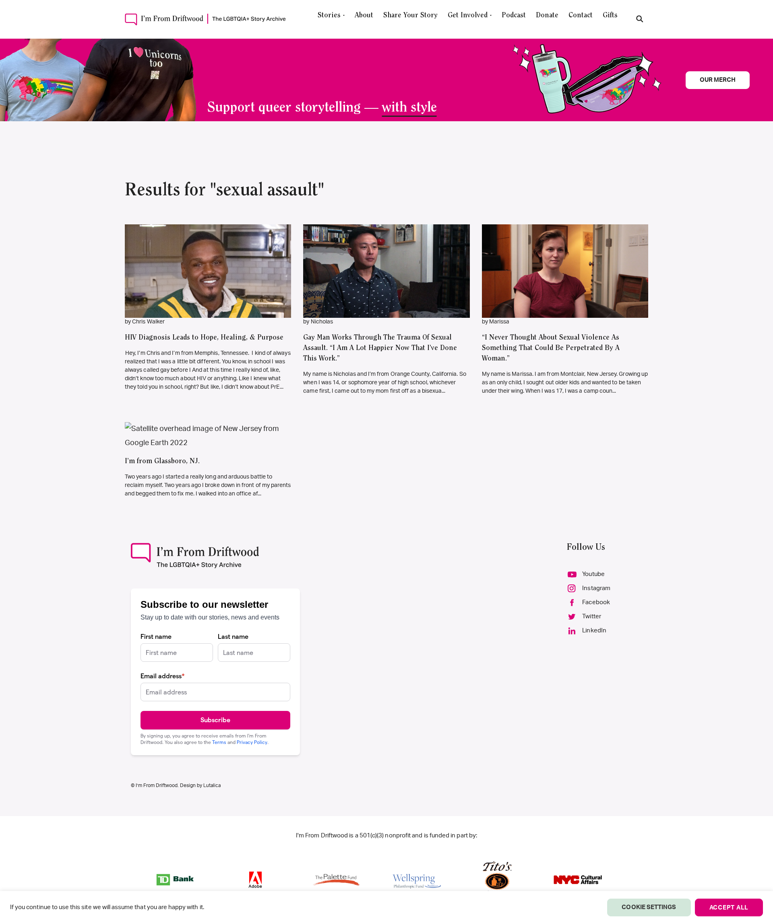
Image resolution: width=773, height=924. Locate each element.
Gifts (610, 15)
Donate (547, 15)
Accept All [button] (729, 908)
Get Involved (468, 15)
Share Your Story (410, 15)
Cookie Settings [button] (649, 907)
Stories (329, 15)
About (364, 15)
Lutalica (212, 785)
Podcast (514, 15)
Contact (580, 15)
